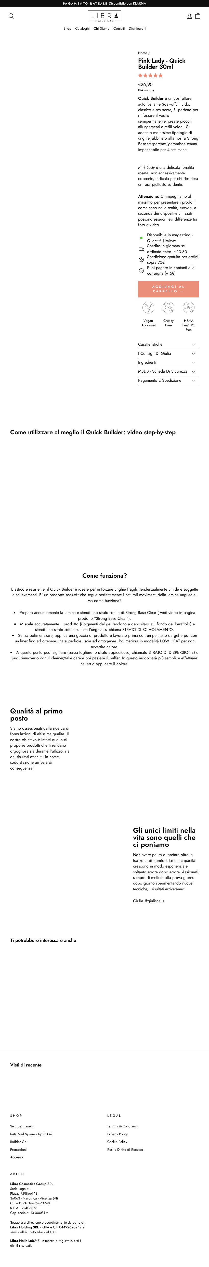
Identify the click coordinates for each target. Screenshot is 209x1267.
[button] (151, 75)
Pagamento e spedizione (159, 380)
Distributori (137, 28)
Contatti (119, 28)
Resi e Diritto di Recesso (125, 1149)
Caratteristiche (150, 344)
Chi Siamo (102, 28)
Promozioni (18, 1149)
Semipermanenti (22, 1126)
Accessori (17, 1157)
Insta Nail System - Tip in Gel (31, 1134)
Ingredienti (147, 362)
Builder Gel (18, 1141)
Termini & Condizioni (123, 1126)
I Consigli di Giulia (154, 353)
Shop (67, 28)
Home (142, 52)
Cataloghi (82, 28)
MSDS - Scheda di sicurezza (163, 371)
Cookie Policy (117, 1141)
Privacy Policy (117, 1134)
